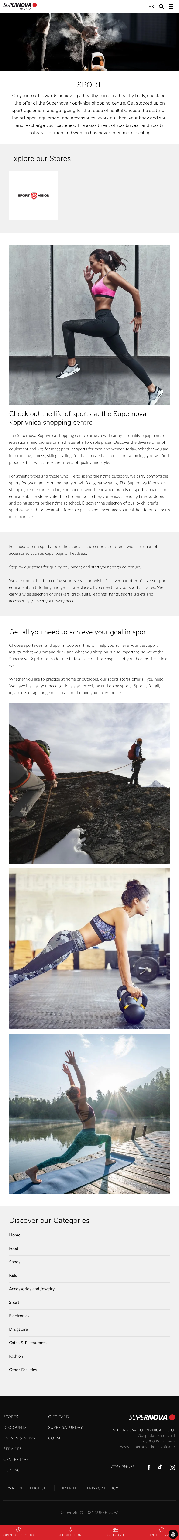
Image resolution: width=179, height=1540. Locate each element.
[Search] (161, 6)
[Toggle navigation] (171, 6)
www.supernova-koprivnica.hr (148, 1447)
